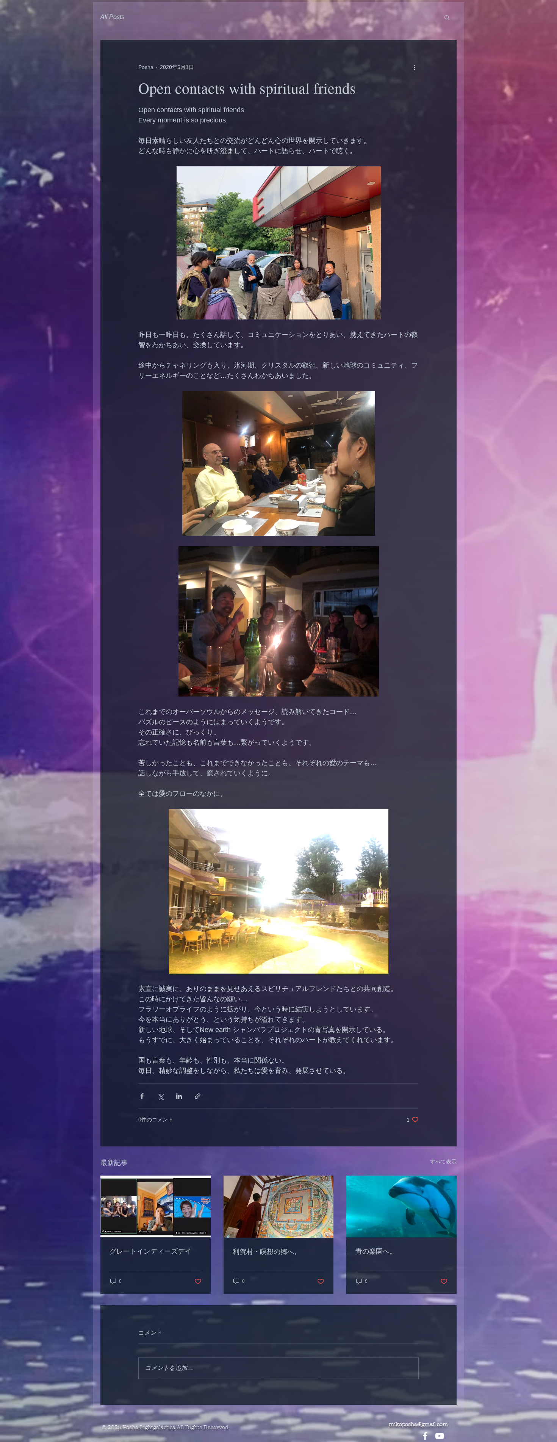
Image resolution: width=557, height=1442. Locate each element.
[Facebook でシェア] (142, 1096)
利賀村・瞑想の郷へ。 (267, 1251)
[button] (447, 17)
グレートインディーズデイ (150, 1251)
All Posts (112, 17)
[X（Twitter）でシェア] (160, 1096)
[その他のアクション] (414, 67)
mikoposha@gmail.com (418, 1424)
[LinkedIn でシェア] (179, 1096)
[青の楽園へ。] (401, 1206)
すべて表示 (443, 1162)
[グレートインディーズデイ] (155, 1206)
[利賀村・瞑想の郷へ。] (279, 1207)
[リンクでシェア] (197, 1096)
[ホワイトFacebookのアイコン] (425, 1436)
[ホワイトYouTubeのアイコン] (439, 1436)
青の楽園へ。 (375, 1251)
